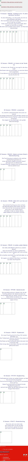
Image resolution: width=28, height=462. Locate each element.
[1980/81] (15, 273)
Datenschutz (6, 458)
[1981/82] (15, 226)
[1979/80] (9, 314)
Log (4, 460)
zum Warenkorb (5, 452)
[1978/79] (6, 359)
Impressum (6, 457)
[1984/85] (18, 89)
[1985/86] (22, 42)
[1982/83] (9, 179)
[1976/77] (6, 442)
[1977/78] (9, 402)
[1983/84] (15, 135)
